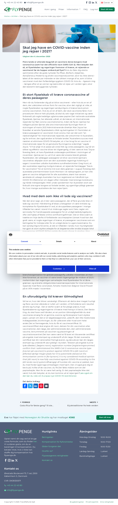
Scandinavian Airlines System (41, 420)
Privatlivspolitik (92, 502)
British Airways (36, 420)
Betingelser (47, 437)
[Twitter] (96, 2)
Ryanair (32, 420)
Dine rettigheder (107, 502)
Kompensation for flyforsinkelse (57, 442)
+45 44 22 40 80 (14, 2)
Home (6, 16)
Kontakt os (47, 460)
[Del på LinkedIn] (35, 386)
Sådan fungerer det (51, 446)
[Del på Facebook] (25, 386)
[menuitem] (107, 2)
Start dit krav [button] (107, 9)
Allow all (92, 269)
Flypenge (8, 8)
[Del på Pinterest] (41, 386)
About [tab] (93, 241)
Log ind (94, 9)
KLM (28, 420)
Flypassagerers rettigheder (55, 456)
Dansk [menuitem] (107, 2)
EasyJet (33, 420)
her (35, 441)
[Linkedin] (93, 2)
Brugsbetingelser (77, 502)
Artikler (14, 16)
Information (72, 9)
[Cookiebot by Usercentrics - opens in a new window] (99, 234)
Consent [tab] (24, 241)
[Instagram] (90, 2)
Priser (61, 9)
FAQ (86, 9)
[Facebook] (87, 2)
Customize (57, 269)
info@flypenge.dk (35, 2)
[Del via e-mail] (46, 386)
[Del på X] (30, 386)
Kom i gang (50, 9)
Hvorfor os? (47, 451)
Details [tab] (59, 241)
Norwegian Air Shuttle (37, 417)
